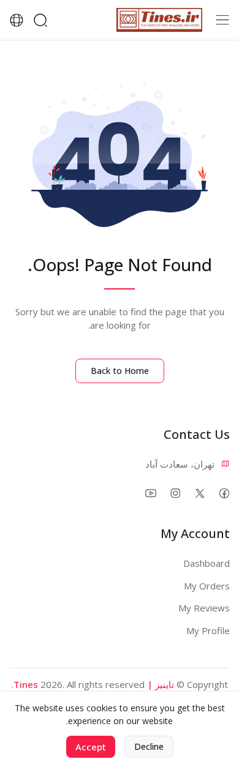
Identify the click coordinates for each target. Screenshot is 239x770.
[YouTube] (150, 493)
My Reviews (204, 608)
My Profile (208, 630)
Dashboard (206, 563)
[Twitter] (199, 493)
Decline (149, 746)
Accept (90, 747)
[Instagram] (175, 493)
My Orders (207, 586)
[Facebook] (224, 493)
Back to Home (120, 370)
